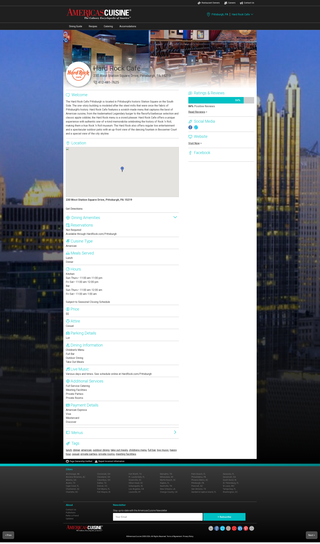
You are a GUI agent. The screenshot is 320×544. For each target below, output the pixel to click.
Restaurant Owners (211, 3)
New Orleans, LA (167, 489)
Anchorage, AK (73, 474)
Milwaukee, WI (166, 477)
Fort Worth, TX (135, 474)
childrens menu (138, 450)
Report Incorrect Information (111, 461)
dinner (76, 450)
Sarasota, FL (228, 474)
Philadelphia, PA (198, 477)
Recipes (93, 26)
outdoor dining (101, 450)
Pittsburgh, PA (220, 14)
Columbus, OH (103, 480)
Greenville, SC (135, 480)
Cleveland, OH (103, 477)
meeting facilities (126, 454)
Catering (108, 26)
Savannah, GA (229, 477)
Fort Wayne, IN (103, 492)
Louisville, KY (135, 492)
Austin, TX (70, 483)
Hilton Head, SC (136, 483)
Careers (232, 3)
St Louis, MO (228, 486)
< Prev (8, 535)
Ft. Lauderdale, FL (137, 477)
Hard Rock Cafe (241, 14)
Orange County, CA (168, 492)
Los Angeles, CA (136, 489)
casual (75, 454)
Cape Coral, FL (72, 486)
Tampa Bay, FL (229, 489)
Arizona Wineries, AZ (75, 477)
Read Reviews (196, 112)
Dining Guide (75, 26)
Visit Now (194, 143)
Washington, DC (230, 492)
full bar (152, 450)
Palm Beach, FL (198, 474)
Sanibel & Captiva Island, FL (203, 492)
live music (163, 450)
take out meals (119, 450)
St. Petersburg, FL (231, 483)
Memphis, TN (166, 474)
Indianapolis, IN (136, 486)
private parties (88, 454)
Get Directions (74, 208)
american (86, 450)
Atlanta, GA (71, 480)
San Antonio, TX (198, 489)
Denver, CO (102, 486)
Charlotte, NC (72, 492)
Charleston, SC (73, 489)
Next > (311, 535)
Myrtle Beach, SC (168, 480)
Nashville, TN (166, 486)
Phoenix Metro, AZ (199, 480)
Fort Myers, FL (103, 489)
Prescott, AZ (197, 486)
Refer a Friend (72, 515)
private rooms (106, 454)
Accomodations (128, 26)
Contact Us (249, 3)
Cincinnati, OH (103, 474)
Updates (70, 519)
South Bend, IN (229, 480)
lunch (69, 450)
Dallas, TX (101, 483)
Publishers (71, 513)
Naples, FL (164, 483)
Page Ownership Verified (81, 461)
